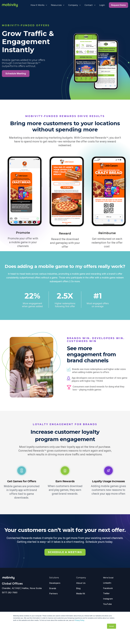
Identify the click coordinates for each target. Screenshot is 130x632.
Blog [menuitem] (78, 588)
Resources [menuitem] (56, 5)
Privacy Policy (79, 620)
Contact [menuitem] (89, 5)
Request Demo (118, 5)
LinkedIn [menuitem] (107, 583)
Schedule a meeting (65, 552)
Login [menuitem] (102, 5)
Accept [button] (111, 626)
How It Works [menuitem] (37, 5)
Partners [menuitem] (53, 593)
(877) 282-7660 (9, 592)
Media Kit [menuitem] (80, 593)
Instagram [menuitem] (108, 598)
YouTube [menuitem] (107, 604)
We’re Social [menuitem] (108, 578)
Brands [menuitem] (52, 588)
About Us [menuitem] (80, 583)
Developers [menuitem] (54, 583)
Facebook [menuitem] (108, 588)
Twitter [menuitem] (106, 593)
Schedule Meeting (15, 73)
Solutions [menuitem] (54, 577)
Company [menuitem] (73, 5)
